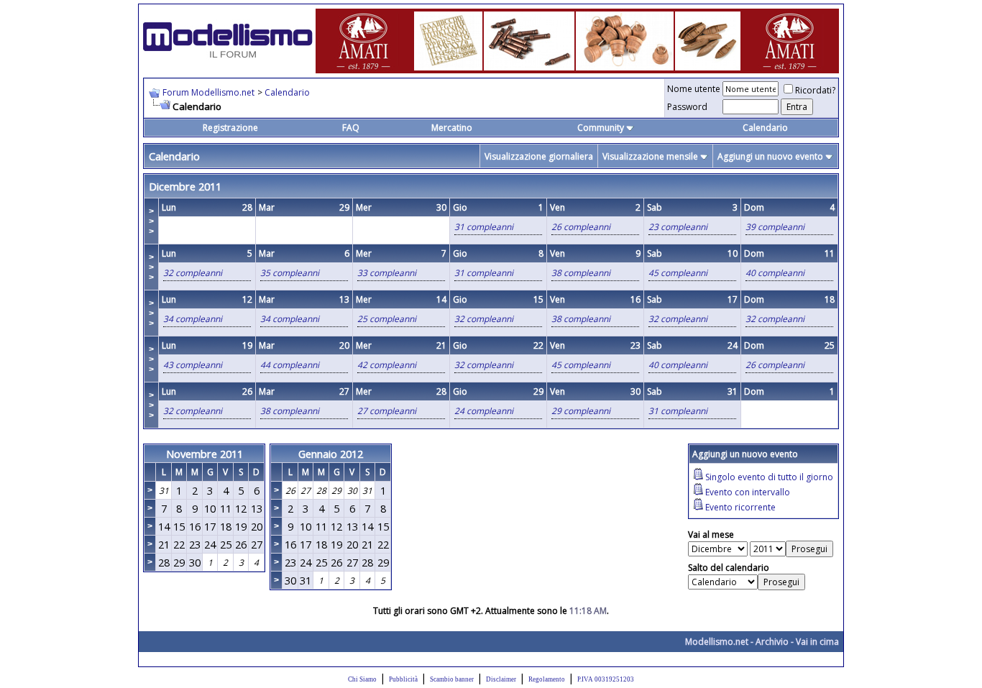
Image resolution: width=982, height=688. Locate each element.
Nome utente (693, 89)
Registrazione (230, 127)
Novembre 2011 (204, 453)
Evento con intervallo (747, 492)
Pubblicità (403, 679)
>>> (151, 221)
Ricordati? (815, 90)
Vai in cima (817, 642)
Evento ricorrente (740, 507)
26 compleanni (580, 227)
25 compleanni (386, 319)
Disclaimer (501, 679)
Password (687, 107)
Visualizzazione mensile (650, 156)
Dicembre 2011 (185, 186)
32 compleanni (192, 273)
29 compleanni (580, 411)
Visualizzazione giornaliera (539, 156)
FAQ (350, 127)
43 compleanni (192, 365)
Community (600, 127)
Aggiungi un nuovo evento (770, 156)
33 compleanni (386, 273)
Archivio (772, 642)
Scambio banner (452, 679)
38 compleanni (580, 273)
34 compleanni (192, 319)
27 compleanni (386, 411)
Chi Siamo (362, 679)
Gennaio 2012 (330, 453)
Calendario (287, 92)
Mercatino (451, 127)
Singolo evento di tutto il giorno (769, 477)
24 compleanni (483, 411)
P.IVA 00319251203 (605, 679)
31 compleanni (483, 227)
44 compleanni (289, 365)
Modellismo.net (716, 642)
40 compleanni (774, 273)
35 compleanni (289, 273)
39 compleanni (774, 227)
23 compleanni (677, 227)
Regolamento (546, 679)
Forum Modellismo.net (208, 92)
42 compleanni (386, 365)
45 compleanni (677, 273)
